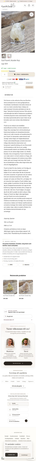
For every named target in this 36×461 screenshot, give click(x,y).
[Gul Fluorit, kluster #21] (10, 287)
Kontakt (6, 436)
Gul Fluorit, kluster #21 (9, 295)
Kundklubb (22, 436)
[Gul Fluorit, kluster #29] (26, 287)
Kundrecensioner (14, 436)
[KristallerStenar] (11, 5)
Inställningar (24, 455)
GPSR (11, 264)
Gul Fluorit (5, 9)
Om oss (28, 436)
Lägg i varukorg (22, 74)
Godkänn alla (11, 454)
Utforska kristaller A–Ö (9, 319)
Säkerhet (26, 264)
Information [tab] (9, 95)
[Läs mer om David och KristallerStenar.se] (26, 343)
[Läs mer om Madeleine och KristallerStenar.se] (10, 343)
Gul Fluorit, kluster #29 (25, 295)
